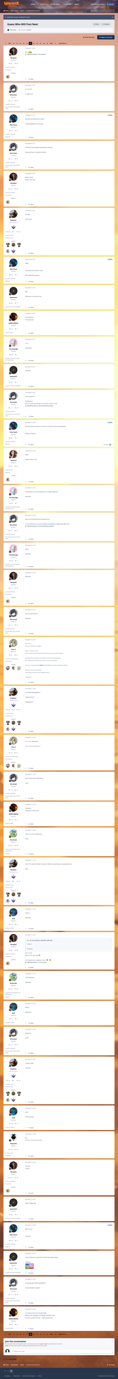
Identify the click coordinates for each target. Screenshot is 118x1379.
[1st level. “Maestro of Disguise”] (13, 668)
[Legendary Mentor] (13, 251)
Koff (13, 919)
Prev (9, 43)
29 (33, 43)
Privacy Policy (16, 1376)
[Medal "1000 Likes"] (8, 251)
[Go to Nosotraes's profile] (13, 833)
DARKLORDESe (13, 323)
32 (43, 43)
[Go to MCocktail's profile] (13, 88)
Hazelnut (13, 460)
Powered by (106, 1376)
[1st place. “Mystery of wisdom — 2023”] (19, 244)
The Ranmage (13, 349)
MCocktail (13, 95)
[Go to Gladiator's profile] (13, 214)
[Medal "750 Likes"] (8, 76)
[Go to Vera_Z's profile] (13, 643)
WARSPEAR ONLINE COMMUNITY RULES (18, 17)
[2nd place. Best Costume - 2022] (19, 668)
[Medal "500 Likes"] (8, 479)
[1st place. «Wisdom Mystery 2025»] (8, 244)
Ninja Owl (13, 1144)
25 (20, 43)
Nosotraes (13, 840)
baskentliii (13, 297)
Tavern (29, 30)
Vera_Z (13, 649)
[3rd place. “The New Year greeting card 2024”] (13, 244)
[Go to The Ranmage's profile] (13, 342)
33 (47, 43)
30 (37, 43)
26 (23, 43)
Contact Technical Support (28, 1376)
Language (7, 1376)
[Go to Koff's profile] (13, 912)
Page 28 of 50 (62, 43)
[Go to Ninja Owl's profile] (13, 1137)
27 (27, 43)
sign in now (43, 1344)
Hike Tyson (13, 30)
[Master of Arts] (8, 668)
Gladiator (13, 220)
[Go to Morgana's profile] (13, 51)
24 (17, 43)
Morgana (13, 58)
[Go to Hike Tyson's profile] (8, 30)
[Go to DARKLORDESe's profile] (13, 317)
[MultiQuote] (25, 79)
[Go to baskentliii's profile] (13, 291)
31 (40, 43)
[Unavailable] (29, 1264)
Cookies (40, 1376)
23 (13, 43)
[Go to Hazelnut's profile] (13, 454)
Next (51, 43)
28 (30, 43)
